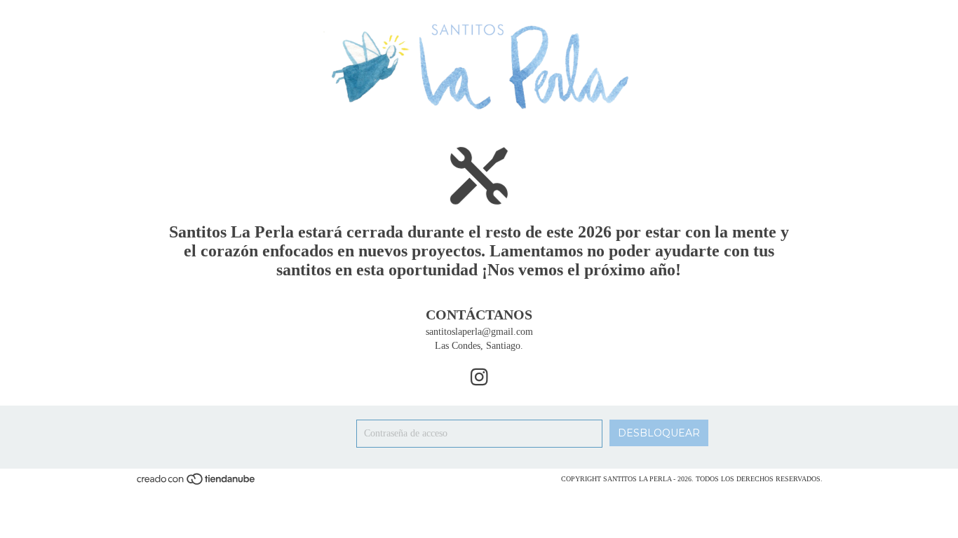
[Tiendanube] (196, 484)
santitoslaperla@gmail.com (479, 331)
